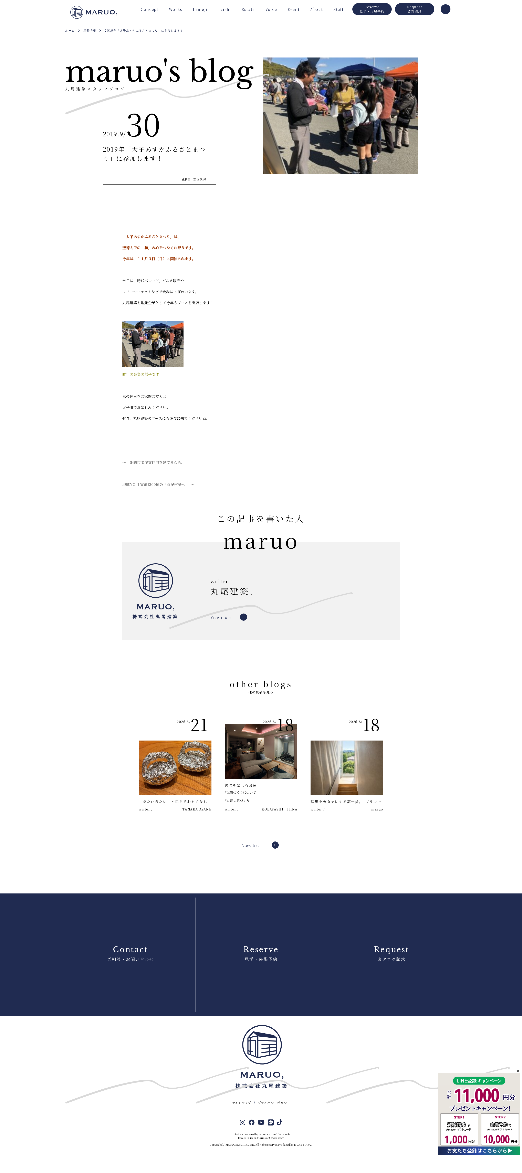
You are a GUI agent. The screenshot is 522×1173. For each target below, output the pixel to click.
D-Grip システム (303, 1144)
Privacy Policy (245, 1137)
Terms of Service (268, 1137)
